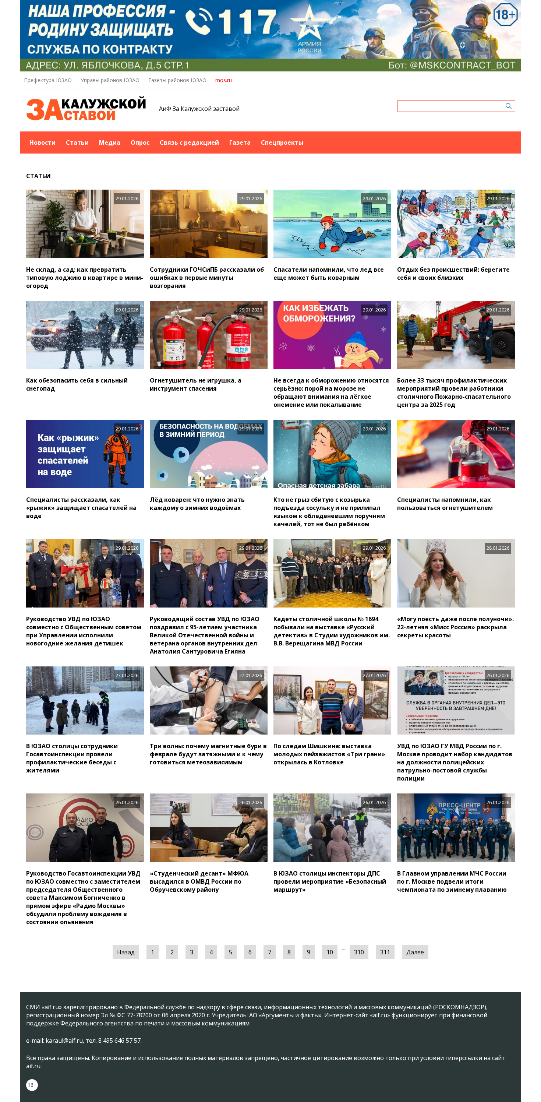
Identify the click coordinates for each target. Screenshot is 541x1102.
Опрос (140, 142)
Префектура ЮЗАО (48, 80)
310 (359, 952)
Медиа (109, 142)
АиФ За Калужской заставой (199, 109)
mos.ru (223, 80)
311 (385, 952)
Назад (126, 952)
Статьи (77, 142)
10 (329, 952)
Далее (415, 952)
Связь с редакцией (189, 142)
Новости (42, 142)
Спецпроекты (282, 142)
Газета (240, 142)
